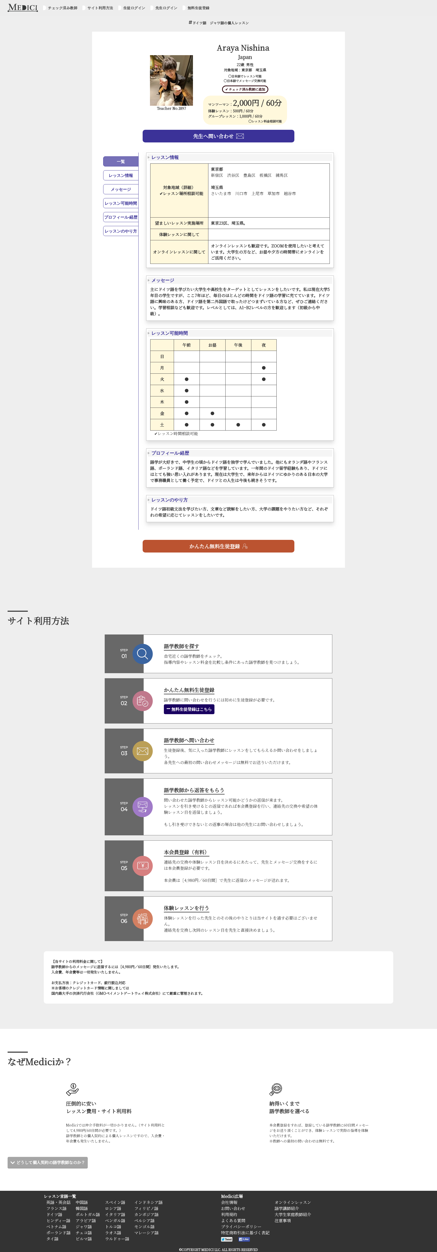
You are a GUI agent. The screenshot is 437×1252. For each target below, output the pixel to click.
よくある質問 (233, 1220)
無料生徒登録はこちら (191, 709)
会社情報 (229, 1202)
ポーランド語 (58, 1233)
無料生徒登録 (199, 8)
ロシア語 (113, 1208)
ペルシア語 (144, 1220)
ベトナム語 (56, 1226)
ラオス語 (113, 1233)
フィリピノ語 (146, 1208)
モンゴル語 (144, 1226)
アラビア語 (86, 1220)
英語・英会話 (58, 1202)
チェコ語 (84, 1233)
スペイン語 (115, 1202)
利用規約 (229, 1214)
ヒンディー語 (58, 1220)
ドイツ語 (54, 1214)
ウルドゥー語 (117, 1239)
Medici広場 (232, 1196)
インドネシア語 (148, 1202)
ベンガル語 (115, 1220)
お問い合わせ (233, 1208)
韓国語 (82, 1208)
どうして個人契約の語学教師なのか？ (50, 1162)
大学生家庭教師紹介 (293, 1214)
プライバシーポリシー (241, 1226)
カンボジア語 (146, 1214)
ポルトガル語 (88, 1214)
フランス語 (56, 1208)
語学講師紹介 (287, 1208)
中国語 (82, 1202)
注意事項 (283, 1220)
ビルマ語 (84, 1239)
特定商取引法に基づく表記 (245, 1233)
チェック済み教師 (62, 8)
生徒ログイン (134, 8)
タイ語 (52, 1239)
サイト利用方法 (100, 8)
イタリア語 (115, 1214)
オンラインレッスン (293, 1202)
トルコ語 (113, 1226)
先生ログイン (167, 8)
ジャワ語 (84, 1226)
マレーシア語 (146, 1233)
